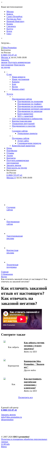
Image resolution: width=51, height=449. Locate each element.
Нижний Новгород (15, 21)
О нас (9, 74)
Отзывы (10, 153)
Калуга (10, 29)
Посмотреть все (25, 397)
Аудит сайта (23, 141)
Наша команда (18, 77)
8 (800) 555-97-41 (9, 55)
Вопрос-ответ (18, 89)
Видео (15, 87)
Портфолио (12, 150)
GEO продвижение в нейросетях (27, 118)
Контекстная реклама (22, 121)
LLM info (5, 444)
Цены (9, 148)
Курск (9, 31)
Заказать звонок (5, 61)
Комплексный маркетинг (23, 146)
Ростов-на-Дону (14, 19)
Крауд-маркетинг (25, 114)
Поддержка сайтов (20, 138)
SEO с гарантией (25, 116)
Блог (14, 84)
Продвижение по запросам (29, 111)
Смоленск (11, 26)
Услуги (10, 94)
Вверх (4, 446)
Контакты (11, 158)
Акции (10, 155)
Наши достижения (20, 79)
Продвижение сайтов (22, 99)
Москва (10, 11)
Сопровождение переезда (29, 143)
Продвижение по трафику (29, 104)
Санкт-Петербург (15, 16)
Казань (10, 24)
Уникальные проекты (27, 133)
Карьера (15, 82)
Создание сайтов (20, 131)
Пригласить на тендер (17, 168)
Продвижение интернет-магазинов (33, 109)
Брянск (10, 14)
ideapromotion (7, 419)
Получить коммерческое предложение (18, 161)
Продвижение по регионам (30, 106)
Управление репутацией (23, 123)
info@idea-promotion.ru (11, 417)
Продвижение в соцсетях (23, 126)
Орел (9, 34)
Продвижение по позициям (30, 101)
